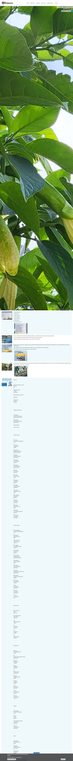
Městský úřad (32, 3)
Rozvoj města (43, 3)
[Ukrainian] (72, 9)
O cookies (8, 755)
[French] (69, 9)
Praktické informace (50, 3)
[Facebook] (64, 9)
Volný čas (56, 3)
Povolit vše (63, 759)
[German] (70, 9)
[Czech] (65, 9)
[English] (67, 9)
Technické (10, 757)
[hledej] (72, 11)
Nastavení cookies (36, 752)
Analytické (14, 757)
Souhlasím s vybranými (12, 759)
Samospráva (38, 3)
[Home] (8, 2)
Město (28, 3)
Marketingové (19, 757)
